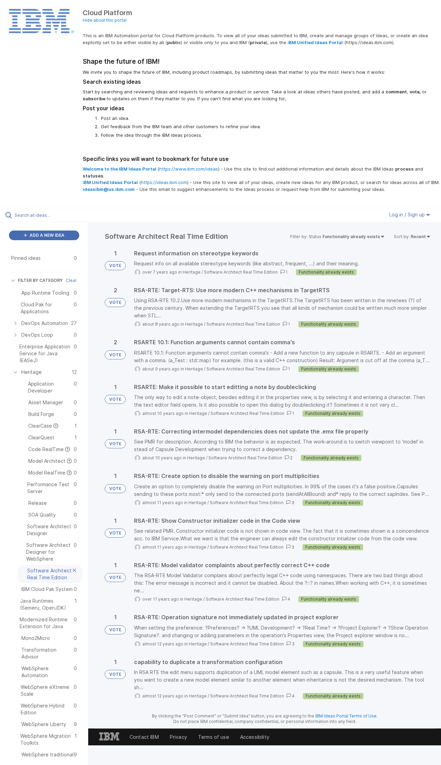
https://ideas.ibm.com (164, 182)
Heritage (192, 272)
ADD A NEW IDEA (46, 235)
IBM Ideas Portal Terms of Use (346, 715)
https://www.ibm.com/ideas (188, 169)
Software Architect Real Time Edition (241, 272)
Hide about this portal (104, 20)
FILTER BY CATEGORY (40, 280)
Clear (71, 280)
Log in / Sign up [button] (407, 214)
